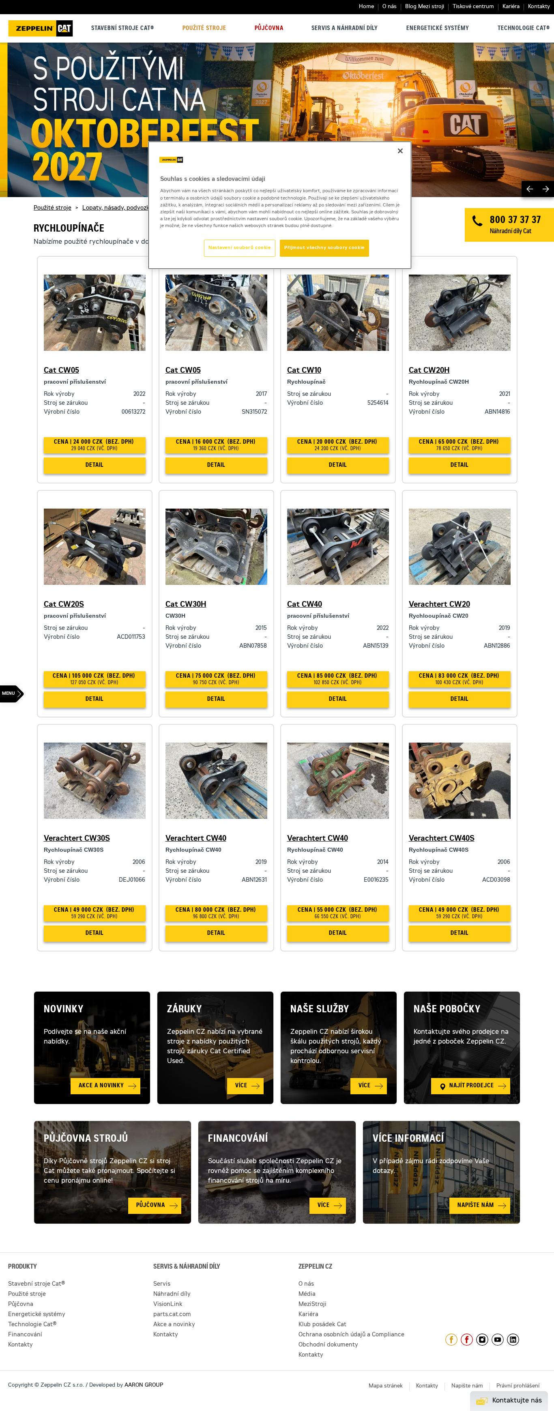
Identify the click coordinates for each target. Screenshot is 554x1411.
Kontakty (539, 7)
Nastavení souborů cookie (239, 248)
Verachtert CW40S (442, 839)
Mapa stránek (386, 1386)
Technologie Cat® (524, 29)
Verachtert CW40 (195, 839)
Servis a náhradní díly (344, 29)
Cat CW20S (64, 605)
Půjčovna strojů (86, 1140)
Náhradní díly (172, 1294)
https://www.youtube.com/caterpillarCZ (498, 1340)
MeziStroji (312, 1305)
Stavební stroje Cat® (122, 29)
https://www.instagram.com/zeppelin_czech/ (482, 1340)
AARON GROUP (144, 1385)
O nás (389, 7)
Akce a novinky (174, 1325)
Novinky (64, 1010)
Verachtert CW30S (77, 839)
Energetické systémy (437, 29)
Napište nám (467, 1386)
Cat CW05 (61, 371)
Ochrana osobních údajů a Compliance (351, 1335)
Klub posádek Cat (322, 1325)
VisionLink (168, 1305)
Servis (161, 1284)
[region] (280, 205)
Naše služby (319, 1010)
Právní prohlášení (517, 1386)
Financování (238, 1140)
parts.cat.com (172, 1315)
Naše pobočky (447, 1010)
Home (366, 7)
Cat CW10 (304, 371)
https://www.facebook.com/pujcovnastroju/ (467, 1340)
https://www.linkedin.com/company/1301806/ (513, 1340)
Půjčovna (269, 29)
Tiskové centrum (473, 7)
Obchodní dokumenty (328, 1345)
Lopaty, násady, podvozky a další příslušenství (145, 208)
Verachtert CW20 (439, 605)
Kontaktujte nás (517, 1401)
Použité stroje (204, 29)
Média (307, 1294)
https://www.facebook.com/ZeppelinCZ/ (451, 1340)
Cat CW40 (304, 605)
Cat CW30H (185, 605)
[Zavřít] (400, 151)
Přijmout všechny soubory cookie (324, 248)
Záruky (184, 1010)
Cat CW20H (429, 371)
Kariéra (511, 7)
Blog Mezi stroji (424, 7)
